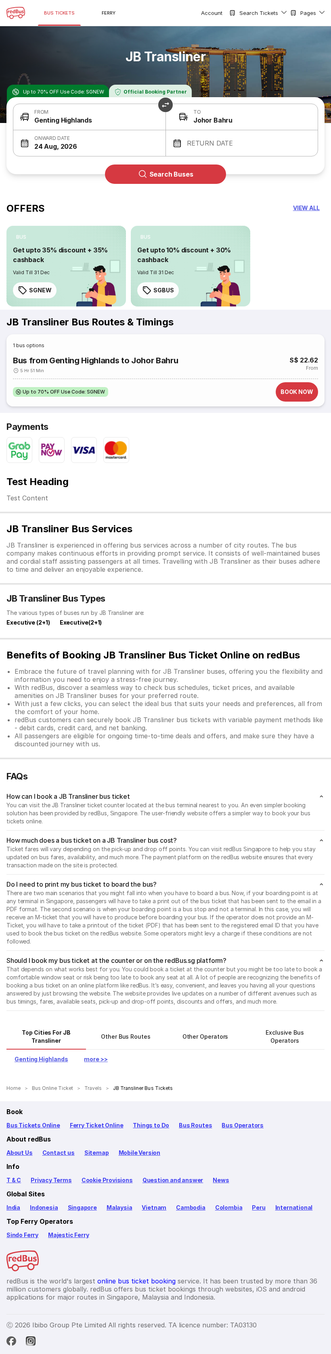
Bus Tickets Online (33, 1125)
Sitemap (96, 1152)
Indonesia (44, 1207)
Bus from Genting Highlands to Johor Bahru (95, 360)
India (13, 1207)
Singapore (82, 1207)
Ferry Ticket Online (97, 1125)
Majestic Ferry (68, 1234)
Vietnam (154, 1207)
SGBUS (163, 290)
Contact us (58, 1152)
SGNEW (40, 290)
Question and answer (172, 1180)
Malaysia (119, 1207)
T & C (13, 1180)
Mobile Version (139, 1152)
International (294, 1207)
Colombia (229, 1207)
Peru (258, 1207)
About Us (19, 1152)
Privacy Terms (51, 1180)
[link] (66, 266)
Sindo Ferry (22, 1234)
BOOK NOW (297, 391)
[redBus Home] (15, 13)
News (221, 1180)
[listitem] (21, 237)
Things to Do (151, 1125)
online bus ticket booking (136, 1281)
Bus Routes (195, 1125)
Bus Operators (243, 1125)
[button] (89, 117)
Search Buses (171, 174)
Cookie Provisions (107, 1180)
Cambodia (190, 1207)
